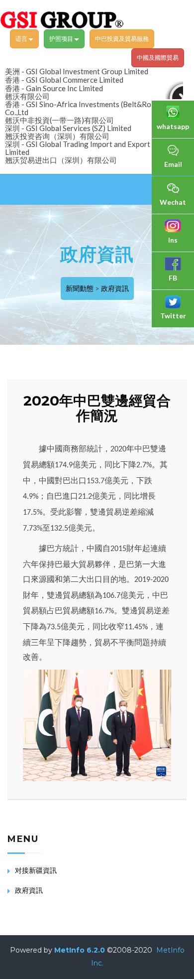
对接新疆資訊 (36, 870)
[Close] (174, 90)
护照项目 (61, 38)
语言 (21, 38)
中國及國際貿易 (158, 57)
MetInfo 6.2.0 (79, 950)
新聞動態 (80, 288)
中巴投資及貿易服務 (122, 38)
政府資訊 (115, 288)
